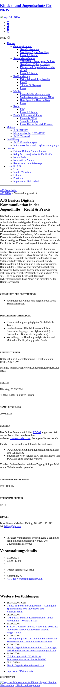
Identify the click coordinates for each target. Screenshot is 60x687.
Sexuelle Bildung (29, 121)
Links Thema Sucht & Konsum (36, 124)
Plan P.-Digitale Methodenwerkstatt (25, 665)
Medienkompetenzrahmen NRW (37, 97)
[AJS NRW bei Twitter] (8, 25)
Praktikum (18, 178)
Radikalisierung (21, 76)
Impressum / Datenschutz (26, 181)
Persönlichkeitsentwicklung (27, 115)
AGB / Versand (21, 136)
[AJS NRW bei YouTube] (8, 22)
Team (16, 169)
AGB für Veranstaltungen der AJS (25, 578)
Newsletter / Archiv (23, 160)
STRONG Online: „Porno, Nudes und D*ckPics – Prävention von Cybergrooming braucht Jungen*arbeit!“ (33, 629)
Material (11, 127)
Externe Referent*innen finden (29, 151)
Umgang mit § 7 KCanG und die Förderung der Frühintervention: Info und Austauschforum (32, 640)
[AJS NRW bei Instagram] (8, 31)
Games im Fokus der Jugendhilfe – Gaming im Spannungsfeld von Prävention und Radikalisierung (31, 608)
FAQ (22, 109)
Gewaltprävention (22, 46)
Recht (16, 106)
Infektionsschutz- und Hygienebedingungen (36, 145)
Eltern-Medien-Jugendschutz (35, 94)
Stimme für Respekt (30, 85)
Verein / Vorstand (22, 172)
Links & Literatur (29, 55)
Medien (17, 91)
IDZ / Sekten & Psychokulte (35, 79)
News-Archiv (20, 157)
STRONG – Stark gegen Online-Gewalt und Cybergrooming (37, 63)
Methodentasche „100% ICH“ (29, 133)
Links (23, 88)
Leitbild (17, 175)
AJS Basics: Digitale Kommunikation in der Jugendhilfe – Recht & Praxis (30, 619)
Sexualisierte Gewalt (24, 58)
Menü (3, 37)
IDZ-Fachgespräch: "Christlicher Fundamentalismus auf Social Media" (26, 658)
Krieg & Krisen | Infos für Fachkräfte (32, 154)
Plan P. (23, 82)
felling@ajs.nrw (12, 526)
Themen (11, 43)
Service (10, 148)
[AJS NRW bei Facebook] (8, 28)
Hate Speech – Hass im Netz (35, 100)
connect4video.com (20, 438)
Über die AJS (14, 166)
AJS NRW (5, 193)
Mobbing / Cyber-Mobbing (34, 52)
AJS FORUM (20, 130)
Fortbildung (13, 139)
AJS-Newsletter (8, 190)
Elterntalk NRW (28, 118)
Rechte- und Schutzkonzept (27, 163)
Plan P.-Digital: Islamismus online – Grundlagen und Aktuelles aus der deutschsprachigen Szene (32, 649)
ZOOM (37, 432)
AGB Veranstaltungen (25, 142)
